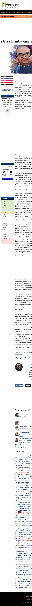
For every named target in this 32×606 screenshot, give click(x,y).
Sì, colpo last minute (7, 102)
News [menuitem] (23, 12)
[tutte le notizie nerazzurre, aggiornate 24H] (11, 4)
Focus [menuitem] (18, 12)
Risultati (7, 113)
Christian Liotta (19, 352)
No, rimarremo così (7, 108)
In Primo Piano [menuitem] (10, 12)
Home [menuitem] (3, 12)
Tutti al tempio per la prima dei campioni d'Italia (25, 434)
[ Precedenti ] (7, 175)
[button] (7, 110)
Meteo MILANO (7, 179)
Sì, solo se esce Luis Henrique (7, 105)
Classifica (4, 198)
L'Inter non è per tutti (25, 421)
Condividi (20, 385)
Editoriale (21, 351)
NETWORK (26, 596)
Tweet (28, 385)
